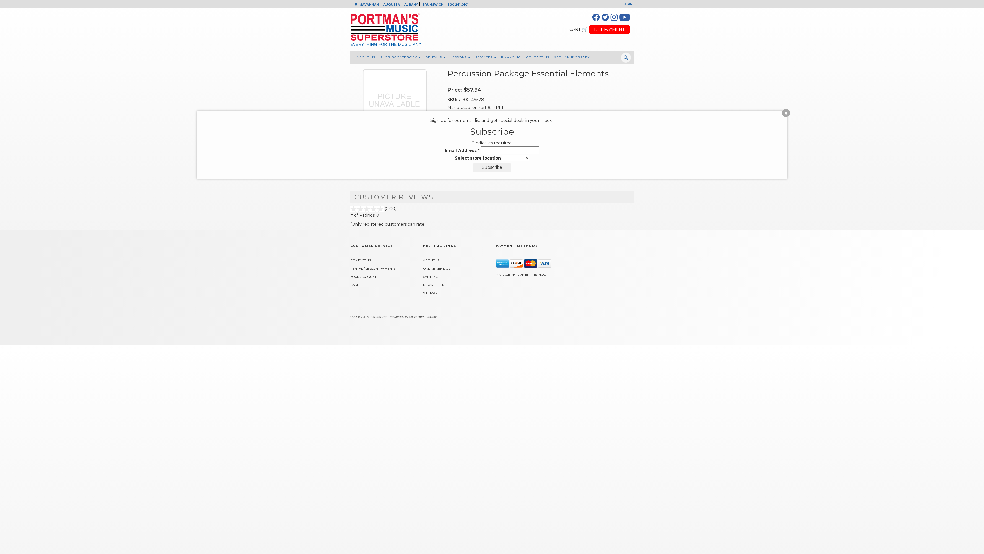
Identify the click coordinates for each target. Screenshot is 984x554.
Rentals (434, 57)
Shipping (430, 277)
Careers (357, 285)
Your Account (363, 277)
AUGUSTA (391, 4)
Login (626, 4)
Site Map (430, 293)
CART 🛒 (578, 29)
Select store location (478, 158)
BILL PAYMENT (609, 29)
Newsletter (433, 285)
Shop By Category (399, 57)
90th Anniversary (572, 57)
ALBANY (411, 4)
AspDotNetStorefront (422, 317)
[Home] (456, 29)
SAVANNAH (369, 4)
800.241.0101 (458, 4)
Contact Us (537, 57)
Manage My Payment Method (521, 274)
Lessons (459, 57)
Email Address (462, 150)
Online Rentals (436, 268)
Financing (511, 57)
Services (484, 57)
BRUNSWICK (432, 4)
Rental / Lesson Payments (372, 268)
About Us (366, 57)
